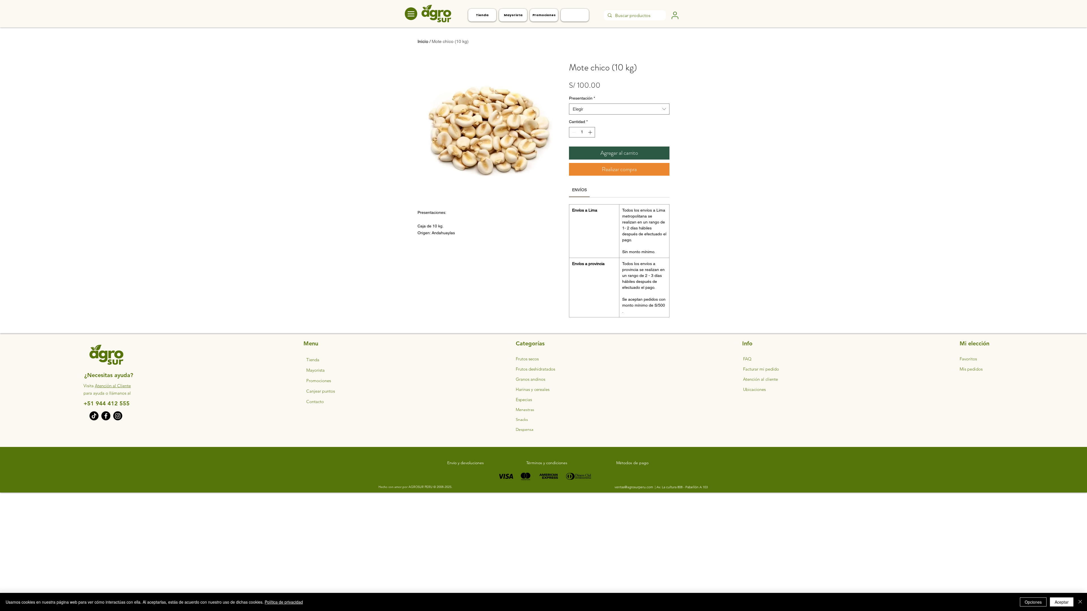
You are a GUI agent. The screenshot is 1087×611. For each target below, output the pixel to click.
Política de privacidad (284, 602)
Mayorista (315, 370)
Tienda (312, 359)
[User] (675, 15)
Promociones (318, 380)
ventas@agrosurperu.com (634, 487)
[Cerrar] (1080, 601)
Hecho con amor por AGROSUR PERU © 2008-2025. (415, 487)
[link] (579, 190)
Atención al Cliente (113, 385)
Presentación (582, 98)
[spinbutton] (582, 132)
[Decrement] (573, 132)
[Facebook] (105, 415)
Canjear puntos (320, 391)
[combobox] (619, 109)
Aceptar (1062, 602)
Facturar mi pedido (761, 369)
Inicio (423, 41)
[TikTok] (94, 415)
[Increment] (590, 132)
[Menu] (411, 13)
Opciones (1033, 602)
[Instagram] (117, 415)
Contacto (315, 401)
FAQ (747, 359)
